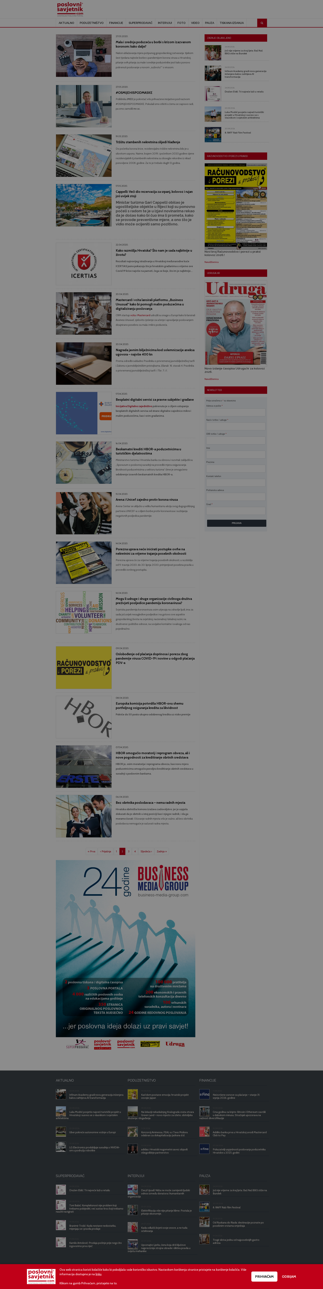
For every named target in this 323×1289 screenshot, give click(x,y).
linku (98, 1274)
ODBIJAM (289, 1277)
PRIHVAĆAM (264, 1277)
